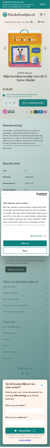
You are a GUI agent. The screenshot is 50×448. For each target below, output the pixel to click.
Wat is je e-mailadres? (17, 417)
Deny (25, 251)
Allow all (25, 243)
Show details (36, 236)
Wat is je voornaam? (16, 405)
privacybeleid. (25, 440)
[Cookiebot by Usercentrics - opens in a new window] (35, 194)
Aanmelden (24, 430)
